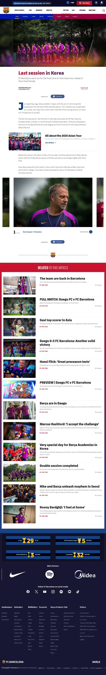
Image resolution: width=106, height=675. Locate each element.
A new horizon (84, 613)
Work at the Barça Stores (69, 627)
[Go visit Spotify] (49, 574)
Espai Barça (82, 10)
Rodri (29, 649)
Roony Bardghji (41, 624)
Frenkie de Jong (31, 634)
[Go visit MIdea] (85, 574)
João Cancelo (18, 643)
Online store (54, 633)
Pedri (29, 616)
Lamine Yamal (41, 614)
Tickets (33, 16)
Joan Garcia (5, 619)
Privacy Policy (50, 668)
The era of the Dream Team (88, 623)
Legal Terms (41, 668)
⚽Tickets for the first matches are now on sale (32, 3)
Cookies (59, 668)
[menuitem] (101, 2)
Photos (67, 16)
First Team (66, 10)
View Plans (85, 3)
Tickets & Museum (19, 10)
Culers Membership (54, 614)
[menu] (102, 3)
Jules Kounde (18, 633)
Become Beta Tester (55, 641)
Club (73, 10)
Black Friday (54, 646)
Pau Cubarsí (18, 619)
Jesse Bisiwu (41, 644)
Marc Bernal (30, 644)
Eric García (17, 636)
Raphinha (42, 619)
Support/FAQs (55, 636)
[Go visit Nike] (18, 574)
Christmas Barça (54, 651)
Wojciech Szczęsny (4, 614)
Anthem (66, 623)
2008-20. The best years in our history (88, 617)
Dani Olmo (31, 639)
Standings (50, 16)
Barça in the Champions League (87, 637)
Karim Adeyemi (41, 637)
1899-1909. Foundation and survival (88, 631)
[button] (6, 202)
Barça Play (49, 10)
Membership (39, 10)
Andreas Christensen (17, 624)
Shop (30, 10)
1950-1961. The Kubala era (87, 626)
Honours (75, 16)
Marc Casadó (30, 627)
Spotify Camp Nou (69, 613)
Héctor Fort (17, 639)
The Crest (66, 619)
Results (41, 16)
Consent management (96, 668)
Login (71, 2)
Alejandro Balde (17, 614)
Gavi (29, 613)
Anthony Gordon (41, 631)
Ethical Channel (68, 616)
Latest (17, 16)
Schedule (25, 16)
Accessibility (66, 668)
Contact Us (75, 668)
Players (59, 16)
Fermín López (30, 621)
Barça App (54, 629)
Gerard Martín (18, 629)
